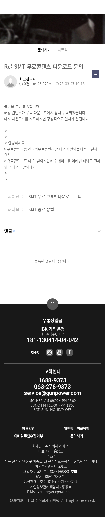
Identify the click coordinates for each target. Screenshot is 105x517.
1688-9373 (52, 380)
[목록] (95, 74)
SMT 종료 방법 (41, 209)
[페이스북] (69, 352)
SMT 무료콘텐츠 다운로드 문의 (55, 196)
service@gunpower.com (52, 393)
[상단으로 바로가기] (52, 304)
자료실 (63, 50)
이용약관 (28, 428)
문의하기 (44, 50)
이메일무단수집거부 (28, 435)
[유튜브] (59, 352)
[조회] (74, 471)
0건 (26, 83)
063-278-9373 (52, 387)
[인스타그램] (49, 352)
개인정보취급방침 (76, 428)
